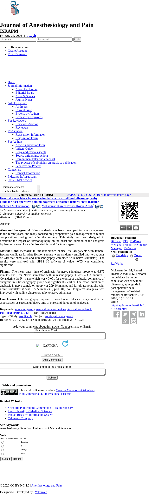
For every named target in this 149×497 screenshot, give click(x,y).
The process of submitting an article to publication (46, 162)
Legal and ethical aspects (31, 152)
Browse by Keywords (29, 117)
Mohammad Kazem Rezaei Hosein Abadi (67, 206)
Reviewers (22, 127)
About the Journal (26, 89)
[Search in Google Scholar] (34, 207)
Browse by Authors (27, 113)
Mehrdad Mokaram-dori (14, 206)
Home (11, 82)
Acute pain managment (59, 316)
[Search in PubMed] (38, 207)
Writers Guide (24, 148)
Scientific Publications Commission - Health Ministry (40, 407)
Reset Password (17, 54)
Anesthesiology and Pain (46, 485)
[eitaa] (133, 320)
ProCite (127, 244)
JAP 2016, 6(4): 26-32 (81, 194)
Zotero (138, 255)
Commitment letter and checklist (35, 159)
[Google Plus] (125, 320)
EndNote (135, 241)
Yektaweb (41, 492)
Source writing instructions (32, 155)
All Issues (22, 106)
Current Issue (24, 110)
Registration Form (27, 138)
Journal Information (20, 85)
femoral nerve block (79, 309)
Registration (15, 131)
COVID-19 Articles (20, 180)
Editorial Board (25, 92)
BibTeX (116, 241)
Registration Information (30, 134)
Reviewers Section (27, 124)
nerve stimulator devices (51, 309)
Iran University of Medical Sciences (30, 411)
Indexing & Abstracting (22, 176)
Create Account (17, 50)
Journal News (24, 99)
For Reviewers (17, 120)
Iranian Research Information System (30, 414)
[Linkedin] (142, 314)
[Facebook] (116, 314)
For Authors (15, 141)
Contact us (14, 169)
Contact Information (28, 173)
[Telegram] (133, 314)
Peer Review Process (28, 166)
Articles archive (17, 103)
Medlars (116, 244)
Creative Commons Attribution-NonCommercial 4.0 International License (56, 392)
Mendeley (122, 255)
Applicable (25, 316)
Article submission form (30, 145)
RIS (125, 241)
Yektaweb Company (20, 418)
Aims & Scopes (25, 96)
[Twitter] (125, 314)
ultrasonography (25, 309)
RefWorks (130, 248)
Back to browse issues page (114, 194)
